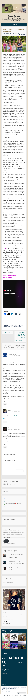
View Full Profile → (7, 623)
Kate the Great (7, 332)
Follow (6, 541)
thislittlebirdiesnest (12, 354)
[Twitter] (5, 484)
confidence (15, 325)
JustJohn (9, 410)
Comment (19, 471)
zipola (9, 427)
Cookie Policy (7, 691)
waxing (13, 328)
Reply (5, 404)
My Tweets (5, 491)
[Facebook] (4, 484)
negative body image (9, 326)
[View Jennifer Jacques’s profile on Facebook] (2, 684)
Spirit (3, 665)
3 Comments (22, 34)
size (7, 328)
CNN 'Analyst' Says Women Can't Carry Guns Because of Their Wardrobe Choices (16, 556)
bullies (11, 325)
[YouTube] (12, 484)
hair (19, 325)
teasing (9, 328)
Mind (20, 662)
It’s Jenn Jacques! (9, 520)
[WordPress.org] (14, 484)
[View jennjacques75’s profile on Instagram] (5, 684)
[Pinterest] (9, 484)
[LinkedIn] (10, 484)
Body (8, 325)
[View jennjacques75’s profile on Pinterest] (7, 684)
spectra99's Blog (14, 415)
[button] (6, 637)
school (19, 326)
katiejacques (16, 33)
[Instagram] (7, 484)
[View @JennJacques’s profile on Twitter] (4, 684)
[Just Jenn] (14, 12)
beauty (5, 325)
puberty (16, 326)
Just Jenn (14, 16)
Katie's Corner (7, 324)
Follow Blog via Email (11, 530)
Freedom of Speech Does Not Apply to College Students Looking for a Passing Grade (20, 336)
